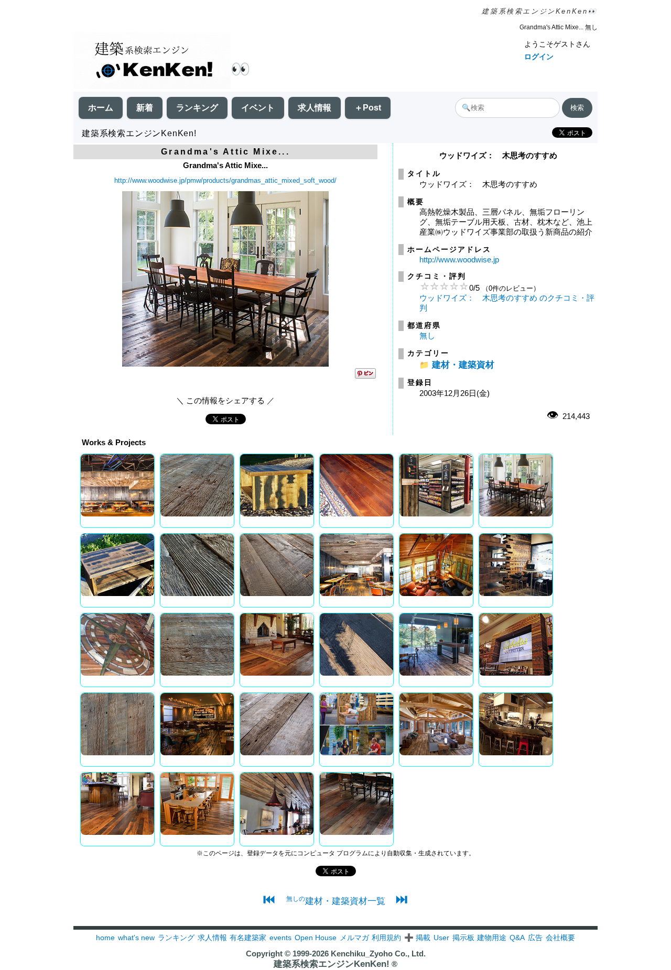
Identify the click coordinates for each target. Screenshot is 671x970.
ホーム (100, 107)
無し (427, 335)
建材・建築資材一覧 (335, 901)
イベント (258, 107)
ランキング (197, 107)
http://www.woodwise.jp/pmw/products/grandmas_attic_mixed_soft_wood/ (225, 180)
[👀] (152, 61)
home (105, 937)
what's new (136, 937)
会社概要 (560, 937)
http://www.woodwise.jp (459, 259)
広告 (535, 937)
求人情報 (314, 107)
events (280, 937)
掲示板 (463, 937)
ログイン (539, 56)
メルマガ (354, 937)
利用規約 (386, 937)
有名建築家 (248, 937)
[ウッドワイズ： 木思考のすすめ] (225, 363)
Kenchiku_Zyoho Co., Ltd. (378, 953)
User (441, 937)
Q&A (517, 937)
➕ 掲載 (417, 937)
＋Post (367, 107)
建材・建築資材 (463, 364)
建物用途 (491, 937)
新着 (144, 107)
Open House (316, 937)
